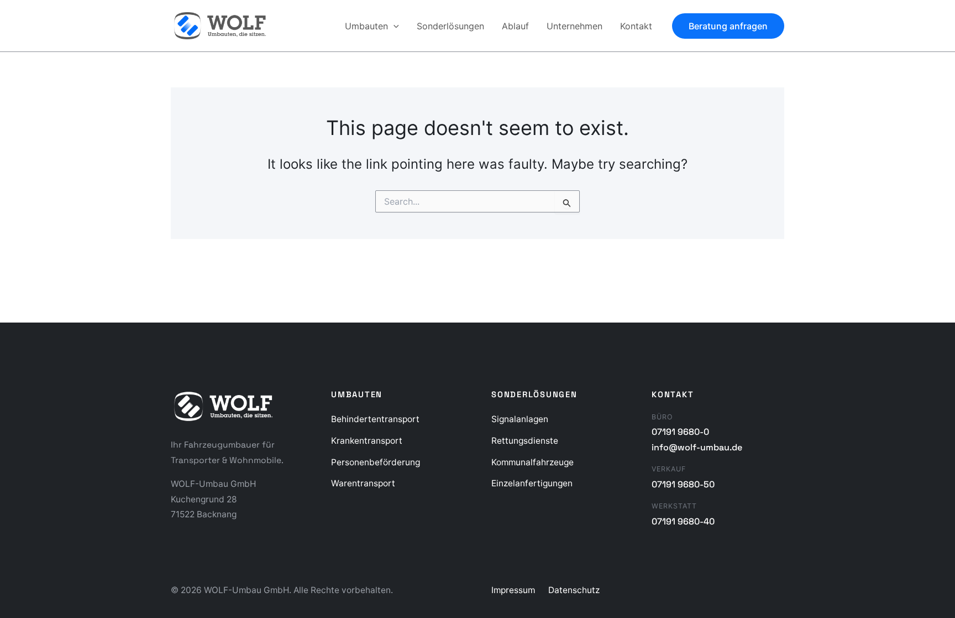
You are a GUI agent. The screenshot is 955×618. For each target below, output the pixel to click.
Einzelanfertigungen (532, 483)
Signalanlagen (519, 419)
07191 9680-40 (683, 521)
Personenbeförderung (375, 462)
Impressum (513, 590)
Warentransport (363, 483)
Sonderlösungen (450, 26)
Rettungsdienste (524, 440)
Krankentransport (366, 440)
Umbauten (366, 26)
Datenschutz (574, 590)
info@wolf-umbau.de (697, 447)
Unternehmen (574, 26)
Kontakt (636, 26)
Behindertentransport (375, 419)
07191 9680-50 (683, 484)
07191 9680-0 (680, 432)
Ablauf (515, 26)
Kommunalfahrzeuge (532, 462)
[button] (393, 26)
